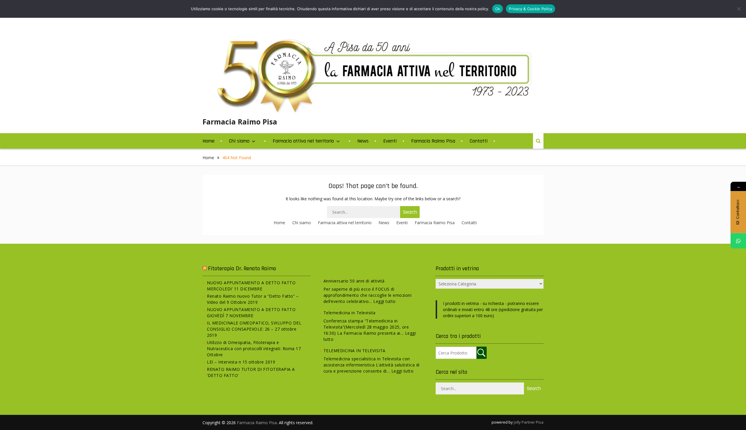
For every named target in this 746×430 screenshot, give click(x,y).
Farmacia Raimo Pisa (240, 122)
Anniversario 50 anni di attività (354, 281)
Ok (497, 8)
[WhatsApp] (738, 240)
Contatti (479, 141)
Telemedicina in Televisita (349, 312)
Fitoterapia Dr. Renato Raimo (242, 268)
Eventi (390, 141)
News (363, 141)
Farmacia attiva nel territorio (303, 141)
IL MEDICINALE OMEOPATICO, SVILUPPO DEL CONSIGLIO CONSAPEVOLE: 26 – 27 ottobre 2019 (254, 329)
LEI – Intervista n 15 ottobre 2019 (241, 362)
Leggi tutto (384, 301)
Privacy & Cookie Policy (530, 8)
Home (208, 141)
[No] (739, 9)
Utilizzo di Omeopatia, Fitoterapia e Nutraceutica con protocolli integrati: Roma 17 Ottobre (254, 348)
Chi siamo (239, 141)
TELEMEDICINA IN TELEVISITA (354, 350)
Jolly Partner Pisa (528, 422)
